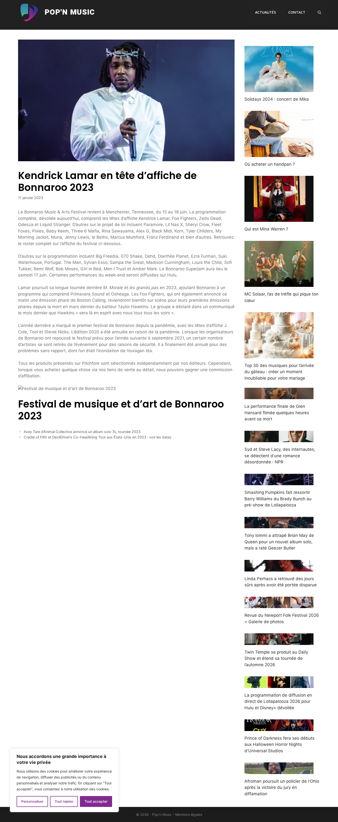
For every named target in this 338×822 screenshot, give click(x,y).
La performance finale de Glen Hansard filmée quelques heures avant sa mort (276, 412)
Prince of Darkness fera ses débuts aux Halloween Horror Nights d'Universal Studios (279, 744)
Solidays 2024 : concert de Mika (276, 99)
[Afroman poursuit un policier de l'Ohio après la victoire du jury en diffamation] (279, 770)
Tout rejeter (64, 801)
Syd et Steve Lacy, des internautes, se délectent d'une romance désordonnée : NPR (279, 455)
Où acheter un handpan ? (269, 164)
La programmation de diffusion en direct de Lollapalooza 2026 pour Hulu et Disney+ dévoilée (278, 701)
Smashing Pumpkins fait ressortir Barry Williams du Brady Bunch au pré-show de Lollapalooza (278, 498)
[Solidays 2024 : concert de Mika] (279, 88)
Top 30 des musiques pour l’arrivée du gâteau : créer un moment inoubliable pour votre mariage (279, 372)
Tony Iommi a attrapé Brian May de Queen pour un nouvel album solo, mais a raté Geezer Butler (279, 541)
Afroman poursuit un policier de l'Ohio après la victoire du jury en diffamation (281, 787)
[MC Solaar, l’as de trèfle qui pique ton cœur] (279, 283)
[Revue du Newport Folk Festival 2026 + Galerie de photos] (279, 604)
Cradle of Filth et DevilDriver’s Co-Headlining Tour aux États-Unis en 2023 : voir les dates (97, 437)
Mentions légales (188, 814)
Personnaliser (32, 801)
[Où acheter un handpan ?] (279, 153)
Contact (296, 12)
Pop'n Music (70, 12)
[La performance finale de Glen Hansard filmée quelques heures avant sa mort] (279, 395)
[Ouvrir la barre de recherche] (319, 12)
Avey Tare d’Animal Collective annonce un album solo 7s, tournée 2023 (82, 432)
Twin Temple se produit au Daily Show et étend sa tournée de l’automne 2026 (276, 658)
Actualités (265, 12)
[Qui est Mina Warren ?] (279, 218)
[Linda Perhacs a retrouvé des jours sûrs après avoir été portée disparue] (279, 568)
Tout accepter (96, 801)
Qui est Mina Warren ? (266, 229)
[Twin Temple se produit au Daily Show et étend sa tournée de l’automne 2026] (279, 641)
